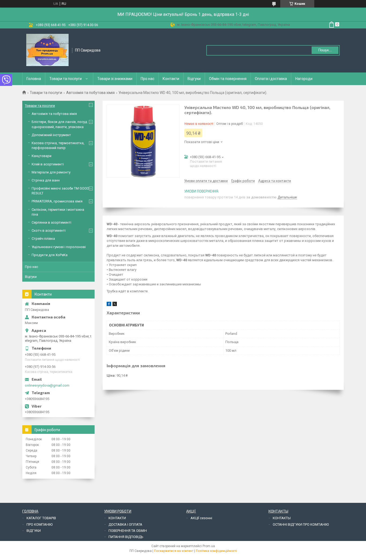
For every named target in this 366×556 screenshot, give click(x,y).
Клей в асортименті (48, 164)
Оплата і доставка (271, 79)
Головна (34, 79)
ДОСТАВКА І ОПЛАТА (125, 524)
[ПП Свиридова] (47, 50)
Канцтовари (41, 156)
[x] (115, 305)
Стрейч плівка (43, 239)
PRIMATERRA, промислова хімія (57, 201)
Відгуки (194, 79)
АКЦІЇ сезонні (201, 518)
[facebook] (109, 305)
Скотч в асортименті (49, 230)
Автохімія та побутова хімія (90, 92)
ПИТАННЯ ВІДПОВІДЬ (126, 537)
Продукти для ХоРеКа (50, 255)
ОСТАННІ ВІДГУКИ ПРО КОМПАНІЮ (301, 524)
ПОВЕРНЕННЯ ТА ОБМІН (128, 531)
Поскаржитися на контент (173, 551)
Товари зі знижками (114, 79)
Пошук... (325, 50)
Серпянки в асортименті (51, 222)
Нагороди (303, 79)
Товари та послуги (65, 79)
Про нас (147, 79)
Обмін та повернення (228, 79)
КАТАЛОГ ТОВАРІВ (41, 518)
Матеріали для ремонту (51, 172)
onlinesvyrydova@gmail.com (47, 385)
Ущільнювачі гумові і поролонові (59, 247)
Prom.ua (209, 546)
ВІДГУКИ (34, 531)
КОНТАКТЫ (282, 518)
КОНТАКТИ (117, 518)
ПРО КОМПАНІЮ (40, 524)
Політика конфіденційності (216, 551)
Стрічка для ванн (46, 180)
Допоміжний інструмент (51, 135)
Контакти (171, 79)
